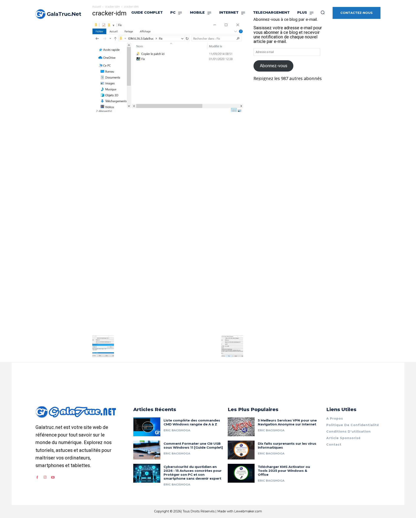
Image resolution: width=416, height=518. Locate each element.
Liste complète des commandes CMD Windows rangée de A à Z (192, 422)
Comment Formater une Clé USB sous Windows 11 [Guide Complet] (193, 445)
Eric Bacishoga (177, 430)
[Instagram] (45, 477)
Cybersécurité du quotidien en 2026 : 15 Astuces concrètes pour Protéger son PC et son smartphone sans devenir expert (193, 472)
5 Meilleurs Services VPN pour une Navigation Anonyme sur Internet (287, 422)
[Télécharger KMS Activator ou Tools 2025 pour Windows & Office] (241, 473)
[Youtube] (53, 477)
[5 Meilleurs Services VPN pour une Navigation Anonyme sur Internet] (241, 426)
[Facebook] (37, 477)
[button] (322, 12)
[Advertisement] (167, 145)
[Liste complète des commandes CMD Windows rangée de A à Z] (146, 426)
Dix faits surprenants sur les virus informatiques (287, 445)
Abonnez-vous (273, 65)
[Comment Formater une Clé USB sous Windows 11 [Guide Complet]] (146, 450)
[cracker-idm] (167, 110)
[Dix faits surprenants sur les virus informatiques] (241, 450)
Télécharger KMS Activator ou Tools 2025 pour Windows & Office (284, 471)
